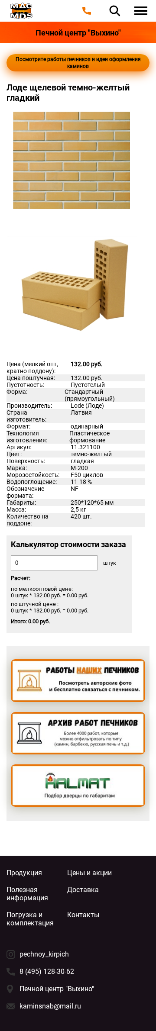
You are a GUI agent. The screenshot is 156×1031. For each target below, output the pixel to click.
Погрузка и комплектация (30, 919)
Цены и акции (89, 873)
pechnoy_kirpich (44, 954)
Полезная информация (27, 894)
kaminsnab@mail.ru (50, 1006)
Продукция (24, 873)
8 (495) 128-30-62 (47, 971)
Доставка (83, 890)
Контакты (83, 915)
